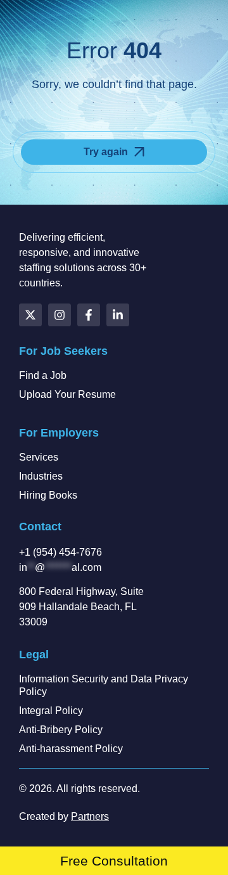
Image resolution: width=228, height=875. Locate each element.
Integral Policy (51, 710)
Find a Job (42, 375)
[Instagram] (59, 314)
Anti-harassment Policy (71, 748)
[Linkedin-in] (117, 314)
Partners (90, 816)
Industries (41, 476)
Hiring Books (48, 495)
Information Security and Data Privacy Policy (103, 685)
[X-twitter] (30, 314)
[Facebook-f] (88, 314)
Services (38, 457)
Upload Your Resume (67, 394)
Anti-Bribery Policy (61, 729)
